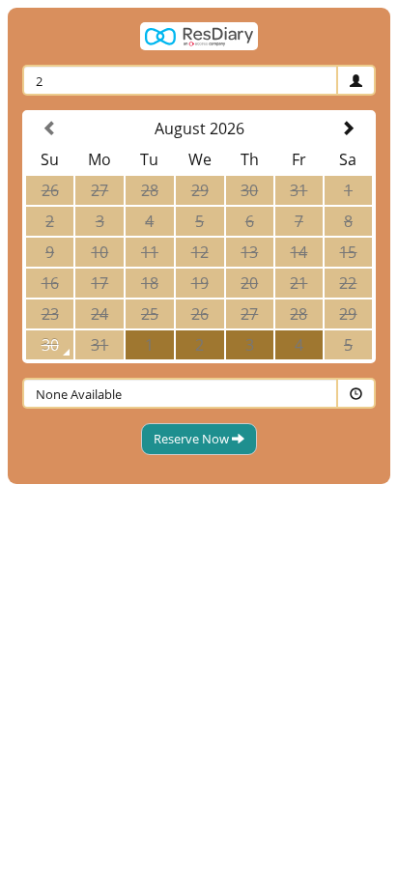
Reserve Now (193, 438)
